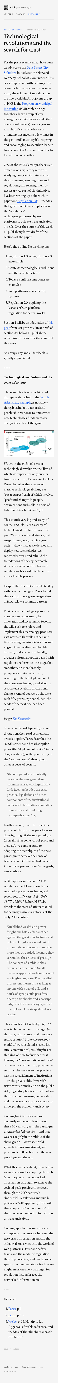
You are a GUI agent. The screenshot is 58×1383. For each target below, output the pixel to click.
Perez (12, 1309)
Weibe (12, 1321)
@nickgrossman (29, 1367)
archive (8, 1367)
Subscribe (34, 14)
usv (41, 1367)
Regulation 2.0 (27, 201)
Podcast (20, 14)
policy (7, 1349)
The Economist (21, 719)
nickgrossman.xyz (20, 7)
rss (16, 1367)
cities (16, 1349)
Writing (8, 14)
